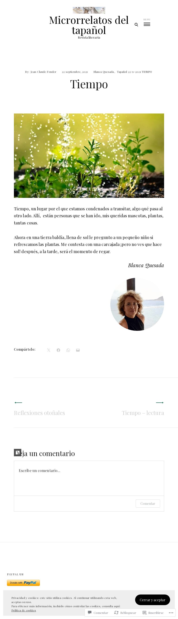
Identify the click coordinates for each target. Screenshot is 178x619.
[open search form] (136, 24)
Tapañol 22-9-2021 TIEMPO (134, 72)
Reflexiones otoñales (39, 412)
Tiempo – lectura (143, 412)
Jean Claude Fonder (43, 72)
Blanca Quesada (103, 72)
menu (146, 19)
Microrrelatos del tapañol (89, 25)
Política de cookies (23, 610)
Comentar (147, 503)
